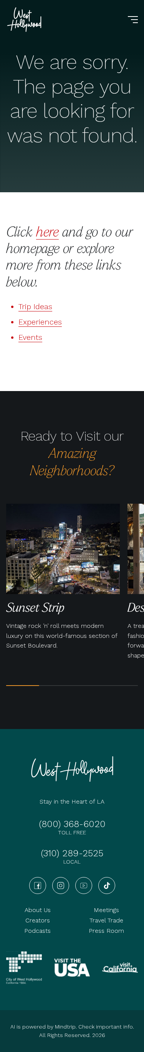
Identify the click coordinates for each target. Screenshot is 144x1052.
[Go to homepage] (25, 19)
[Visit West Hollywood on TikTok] (106, 885)
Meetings (106, 910)
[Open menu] (133, 20)
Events (30, 337)
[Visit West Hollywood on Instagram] (60, 885)
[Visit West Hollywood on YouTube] (83, 885)
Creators (37, 920)
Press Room (106, 930)
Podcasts (37, 930)
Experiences (40, 321)
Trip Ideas (35, 306)
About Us (38, 910)
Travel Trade (106, 920)
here (47, 231)
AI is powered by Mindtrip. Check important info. (72, 1027)
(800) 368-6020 (72, 824)
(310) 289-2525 (72, 853)
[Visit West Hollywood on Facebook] (37, 885)
